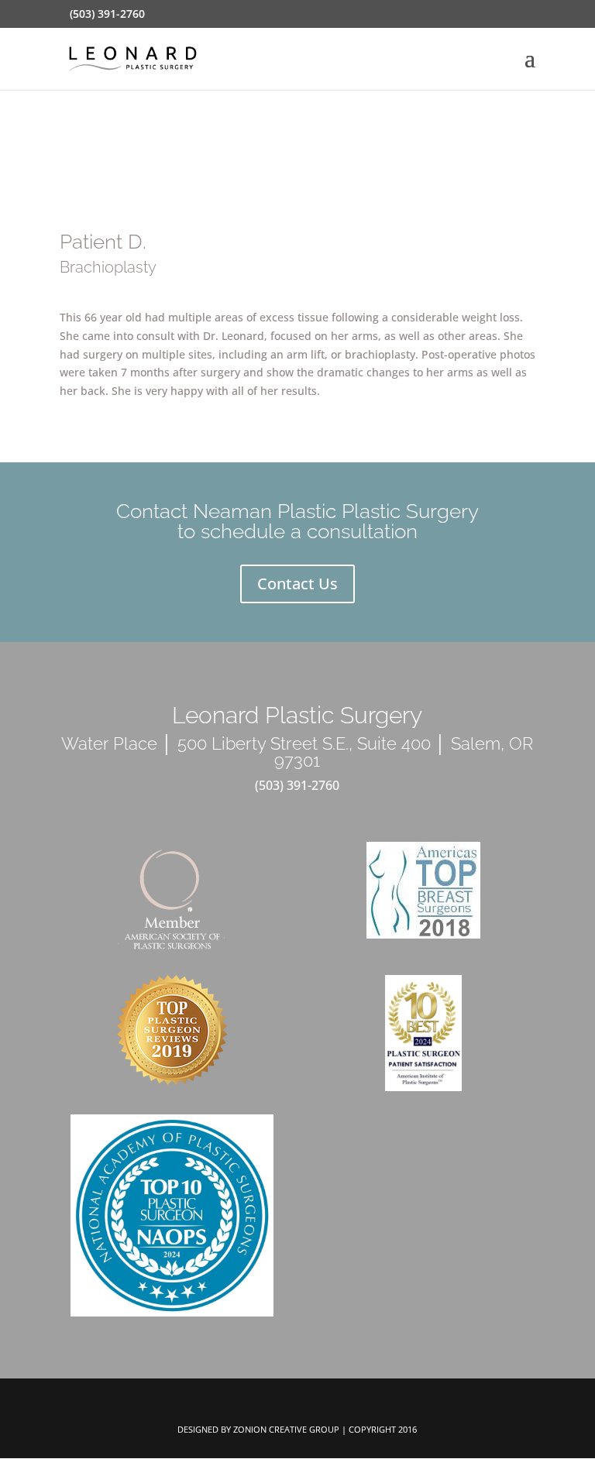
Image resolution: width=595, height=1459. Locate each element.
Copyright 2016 (383, 1429)
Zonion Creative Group (286, 1429)
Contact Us (297, 583)
